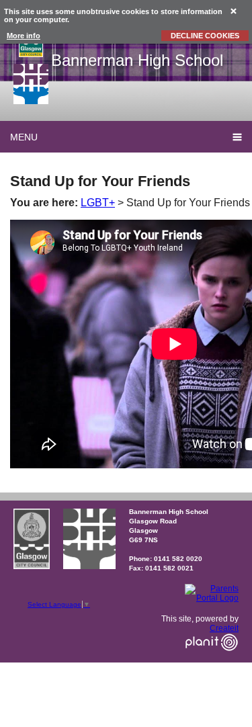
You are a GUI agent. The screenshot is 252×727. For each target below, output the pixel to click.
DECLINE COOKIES (205, 36)
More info (23, 36)
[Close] (234, 10)
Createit (224, 628)
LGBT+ (98, 202)
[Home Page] (30, 84)
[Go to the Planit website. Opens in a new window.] (212, 659)
